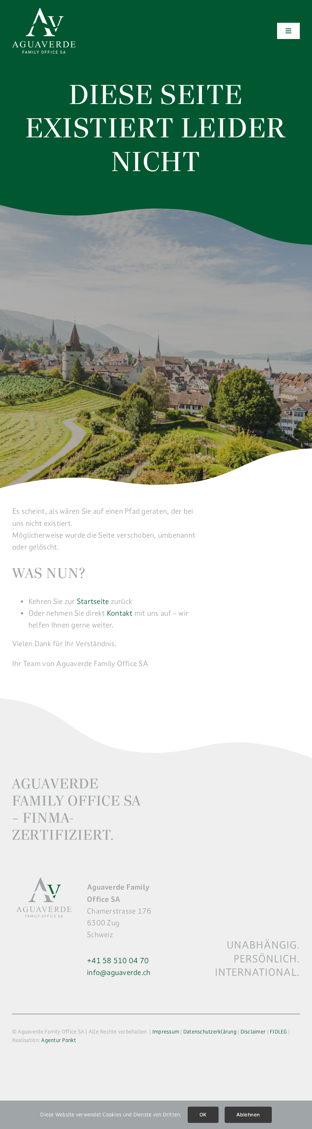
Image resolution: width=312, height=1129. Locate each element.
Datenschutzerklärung (209, 1031)
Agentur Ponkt (58, 1040)
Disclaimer (253, 1031)
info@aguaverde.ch (118, 972)
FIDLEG (278, 1031)
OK (203, 1115)
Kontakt (120, 613)
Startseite (93, 601)
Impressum (165, 1031)
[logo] (44, 11)
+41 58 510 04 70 (118, 960)
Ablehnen (248, 1115)
